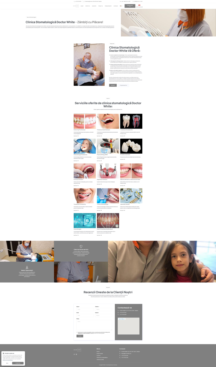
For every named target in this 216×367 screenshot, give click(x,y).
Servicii (87, 6)
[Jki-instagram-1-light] (76, 354)
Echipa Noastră (108, 6)
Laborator (94, 6)
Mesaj (77, 318)
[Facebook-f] (74, 354)
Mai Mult (75, 160)
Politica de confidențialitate (8, 360)
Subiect (96, 312)
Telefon (97, 306)
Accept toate (18, 363)
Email (77, 312)
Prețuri (99, 6)
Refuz (7, 363)
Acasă (82, 6)
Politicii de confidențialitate (99, 333)
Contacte (116, 6)
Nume (78, 306)
